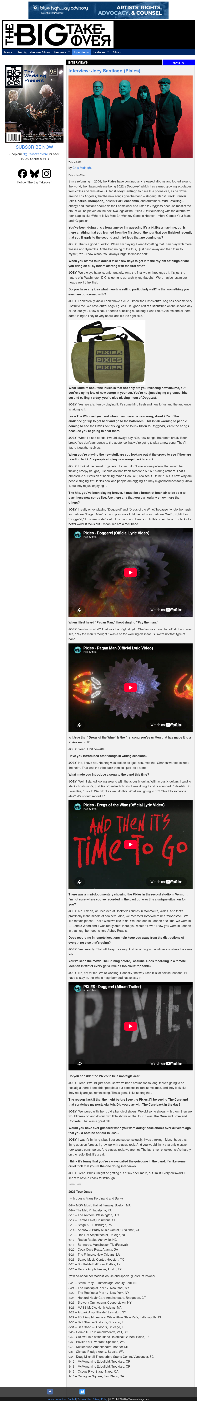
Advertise (61, 1399)
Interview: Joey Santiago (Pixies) (104, 70)
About (51, 1399)
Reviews (60, 52)
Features (99, 52)
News (8, 52)
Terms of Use (84, 1399)
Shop (116, 52)
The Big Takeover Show (33, 52)
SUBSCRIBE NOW (34, 147)
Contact (72, 1399)
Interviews (81, 52)
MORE (178, 62)
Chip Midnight (82, 167)
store (35, 154)
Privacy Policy (100, 1399)
